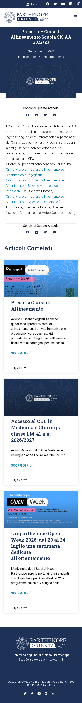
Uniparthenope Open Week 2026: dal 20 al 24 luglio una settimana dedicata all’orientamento (38, 545)
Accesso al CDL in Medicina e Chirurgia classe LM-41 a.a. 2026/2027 (36, 430)
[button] (33, 4)
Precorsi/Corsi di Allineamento (31, 305)
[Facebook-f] (32, 693)
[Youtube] (63, 4)
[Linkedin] (70, 4)
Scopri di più (21, 353)
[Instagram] (78, 4)
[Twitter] (55, 4)
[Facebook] (47, 4)
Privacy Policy (48, 685)
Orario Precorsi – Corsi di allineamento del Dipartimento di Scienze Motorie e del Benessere (35, 185)
